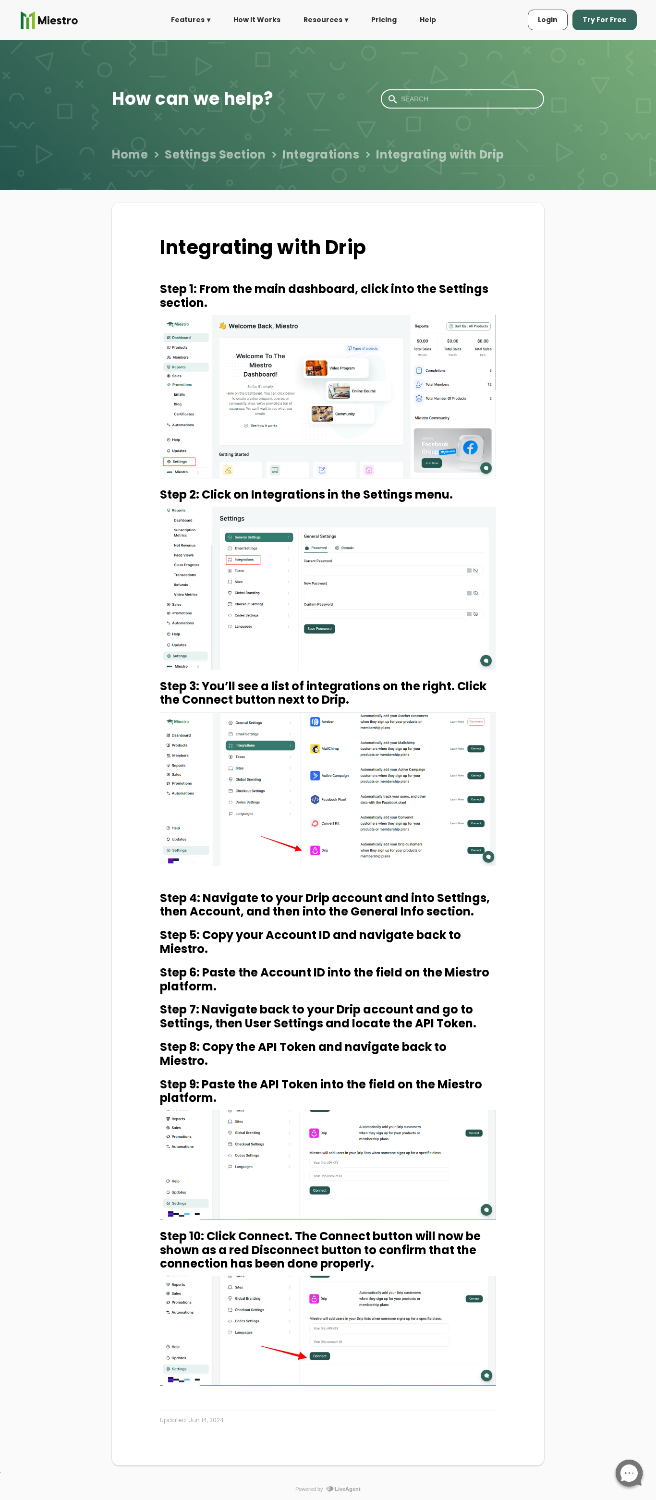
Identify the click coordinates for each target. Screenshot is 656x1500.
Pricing (384, 19)
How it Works (256, 19)
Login (548, 19)
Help (428, 19)
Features (188, 19)
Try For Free (605, 19)
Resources (323, 19)
